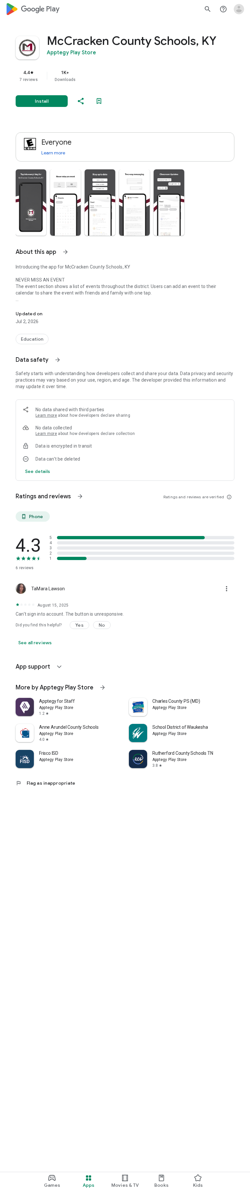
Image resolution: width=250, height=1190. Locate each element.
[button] (31, 202)
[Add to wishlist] (99, 101)
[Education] (32, 339)
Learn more (53, 153)
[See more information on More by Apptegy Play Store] (102, 687)
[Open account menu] (239, 9)
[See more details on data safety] (37, 471)
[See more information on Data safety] (57, 360)
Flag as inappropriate (45, 783)
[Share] (81, 101)
